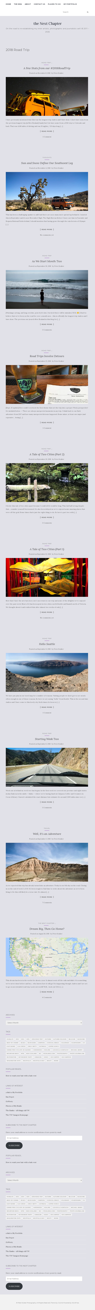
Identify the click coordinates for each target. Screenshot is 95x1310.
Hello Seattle (47, 644)
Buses (23, 1043)
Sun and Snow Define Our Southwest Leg (47, 163)
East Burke (11, 1046)
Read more (47, 131)
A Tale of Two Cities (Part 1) (47, 549)
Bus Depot (10, 1097)
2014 (22, 1039)
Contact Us (39, 4)
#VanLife (10, 1039)
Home (8, 4)
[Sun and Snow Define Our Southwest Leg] (47, 191)
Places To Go (54, 4)
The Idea (18, 4)
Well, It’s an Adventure (47, 834)
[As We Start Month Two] (47, 289)
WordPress (75, 1303)
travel (47, 828)
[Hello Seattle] (47, 672)
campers (41, 1043)
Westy (49, 1060)
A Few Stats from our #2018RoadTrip (47, 68)
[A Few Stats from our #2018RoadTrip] (47, 96)
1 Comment (47, 137)
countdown (76, 1043)
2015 (28, 1039)
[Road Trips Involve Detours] (47, 384)
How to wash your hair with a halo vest (21, 1076)
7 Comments (47, 903)
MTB (22, 1053)
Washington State (14, 1060)
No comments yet (47, 235)
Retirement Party (25, 1057)
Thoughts (47, 157)
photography (62, 1053)
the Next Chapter (47, 23)
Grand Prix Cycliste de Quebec (19, 1050)
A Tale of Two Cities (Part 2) (47, 454)
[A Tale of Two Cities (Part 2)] (47, 482)
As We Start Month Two (47, 261)
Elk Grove (22, 1046)
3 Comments (47, 330)
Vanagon (38, 1057)
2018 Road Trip (37, 1039)
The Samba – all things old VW (17, 1110)
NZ (40, 1053)
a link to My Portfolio (14, 1092)
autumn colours (59, 1039)
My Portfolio (70, 4)
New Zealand (31, 1053)
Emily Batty (32, 1046)
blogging (81, 1039)
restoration (11, 1057)
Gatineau (42, 1046)
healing (47, 1050)
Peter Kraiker (58, 73)
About (28, 4)
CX (84, 1043)
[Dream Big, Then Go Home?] (47, 957)
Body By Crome (13, 1043)
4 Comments (47, 997)
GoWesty (9, 1101)
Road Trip (46, 62)
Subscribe (14, 1145)
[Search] (87, 12)
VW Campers (66, 1057)
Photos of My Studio (14, 1106)
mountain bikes (13, 1053)
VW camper (55, 1057)
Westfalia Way (39, 1060)
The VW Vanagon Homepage (17, 1115)
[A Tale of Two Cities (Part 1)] (47, 577)
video (46, 1057)
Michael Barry (76, 1050)
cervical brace (53, 1043)
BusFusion (32, 1043)
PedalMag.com (49, 1053)
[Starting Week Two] (47, 767)
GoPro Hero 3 (54, 1046)
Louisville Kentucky (61, 1050)
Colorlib (60, 1303)
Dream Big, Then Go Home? (47, 929)
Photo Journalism (77, 1053)
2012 (17, 1039)
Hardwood (37, 1050)
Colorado (65, 1043)
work (56, 1060)
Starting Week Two (47, 739)
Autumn (48, 1039)
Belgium (72, 1039)
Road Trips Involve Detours (47, 356)
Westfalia (27, 1060)
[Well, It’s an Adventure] (47, 862)
